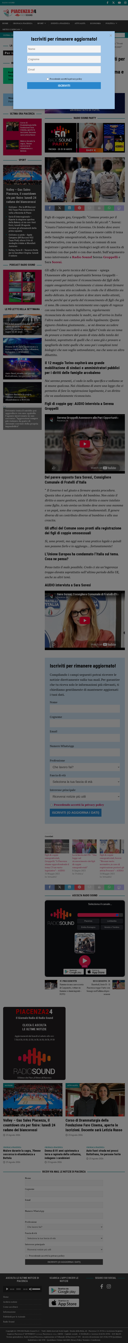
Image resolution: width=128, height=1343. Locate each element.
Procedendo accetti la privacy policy (66, 78)
